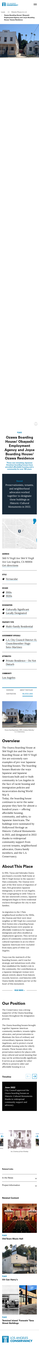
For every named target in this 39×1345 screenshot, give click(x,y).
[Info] (36, 424)
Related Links (27, 694)
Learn (3, 12)
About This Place (26, 690)
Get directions (10, 565)
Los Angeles (8, 677)
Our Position (11, 694)
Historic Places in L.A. (19, 12)
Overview (9, 690)
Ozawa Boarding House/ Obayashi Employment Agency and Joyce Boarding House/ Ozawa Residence (19, 17)
